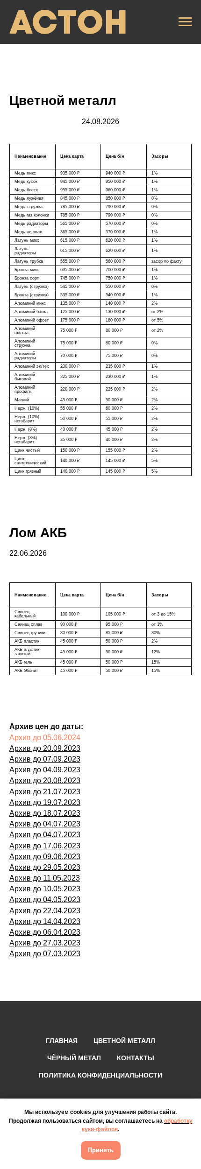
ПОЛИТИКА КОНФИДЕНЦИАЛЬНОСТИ (100, 1075)
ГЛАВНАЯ (62, 1040)
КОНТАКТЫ (135, 1058)
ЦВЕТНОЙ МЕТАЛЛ (124, 1040)
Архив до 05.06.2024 (44, 738)
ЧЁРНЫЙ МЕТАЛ (74, 1058)
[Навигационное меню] (185, 22)
